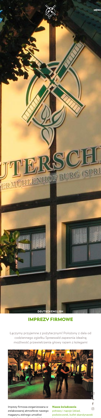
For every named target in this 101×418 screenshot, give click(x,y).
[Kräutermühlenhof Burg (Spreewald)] (50, 12)
